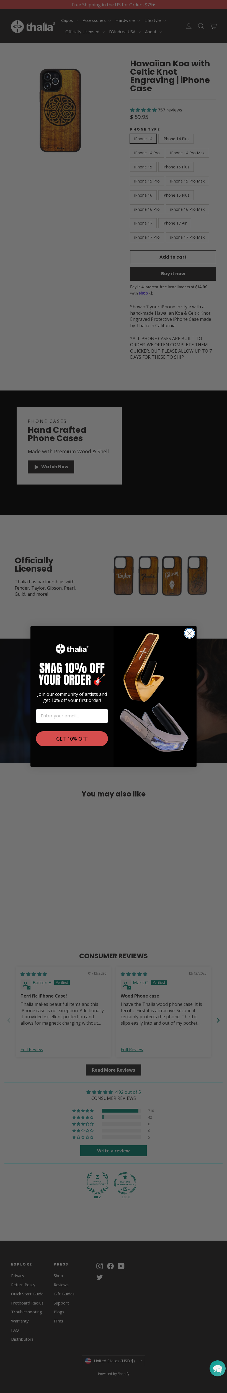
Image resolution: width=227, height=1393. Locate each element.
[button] (218, 1368)
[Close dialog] (189, 633)
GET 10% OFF (72, 738)
